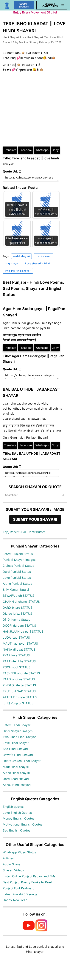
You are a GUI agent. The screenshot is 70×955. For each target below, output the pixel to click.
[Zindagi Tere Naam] (7, 5)
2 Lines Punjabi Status (18, 565)
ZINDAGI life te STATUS (19, 685)
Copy (55, 150)
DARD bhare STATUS (17, 607)
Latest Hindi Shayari (17, 725)
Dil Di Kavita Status (16, 619)
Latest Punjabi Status (18, 554)
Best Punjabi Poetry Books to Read (27, 882)
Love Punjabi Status (17, 577)
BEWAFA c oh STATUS (18, 595)
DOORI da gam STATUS (19, 625)
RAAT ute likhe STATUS (19, 661)
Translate (10, 150)
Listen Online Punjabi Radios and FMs (29, 876)
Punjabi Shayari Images (19, 560)
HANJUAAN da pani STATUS (23, 631)
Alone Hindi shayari (16, 773)
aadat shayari (21, 256)
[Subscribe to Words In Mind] (29, 930)
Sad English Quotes (16, 830)
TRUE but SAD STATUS (19, 691)
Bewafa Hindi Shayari (18, 755)
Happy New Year (15, 900)
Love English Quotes (17, 812)
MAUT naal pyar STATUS (20, 643)
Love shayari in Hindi (37, 263)
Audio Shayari (12, 864)
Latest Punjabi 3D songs (20, 894)
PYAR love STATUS (16, 655)
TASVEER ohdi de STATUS (21, 673)
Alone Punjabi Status (17, 583)
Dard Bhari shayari (16, 779)
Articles (8, 858)
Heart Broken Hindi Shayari (22, 761)
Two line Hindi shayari (18, 270)
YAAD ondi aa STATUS (19, 679)
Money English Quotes (18, 818)
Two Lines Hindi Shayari (20, 737)
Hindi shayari (43, 256)
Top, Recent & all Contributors (24, 532)
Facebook (25, 150)
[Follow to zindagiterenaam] (41, 930)
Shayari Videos (13, 870)
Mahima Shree (27, 42)
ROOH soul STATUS (16, 667)
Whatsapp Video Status (19, 852)
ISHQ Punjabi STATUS (18, 703)
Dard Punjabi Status (17, 571)
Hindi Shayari (11, 37)
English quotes (13, 806)
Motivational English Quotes (22, 824)
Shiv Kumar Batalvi (16, 589)
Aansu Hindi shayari (17, 785)
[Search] (63, 495)
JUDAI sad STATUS (16, 637)
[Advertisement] (35, 109)
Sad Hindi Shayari (15, 749)
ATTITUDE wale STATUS (20, 697)
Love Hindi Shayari (31, 37)
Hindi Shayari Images (17, 731)
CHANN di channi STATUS (21, 601)
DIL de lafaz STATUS (17, 613)
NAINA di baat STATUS (19, 649)
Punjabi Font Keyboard (19, 888)
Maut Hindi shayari (16, 767)
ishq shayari (12, 263)
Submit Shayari (24, 5)
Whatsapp (42, 150)
